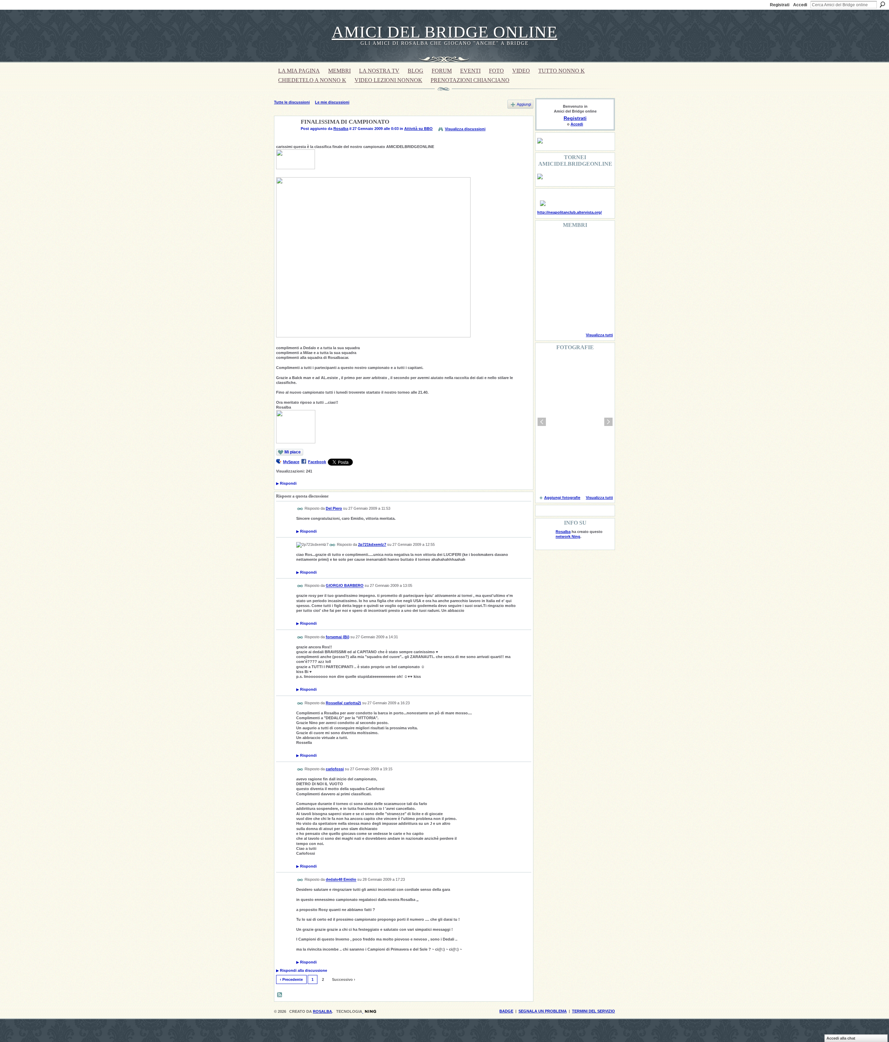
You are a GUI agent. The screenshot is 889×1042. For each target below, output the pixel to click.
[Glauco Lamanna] (563, 280)
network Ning (568, 536)
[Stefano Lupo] (598, 242)
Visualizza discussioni (465, 129)
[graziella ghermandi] (581, 317)
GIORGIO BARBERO (345, 586)
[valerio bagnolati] (581, 298)
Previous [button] (542, 422)
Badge (506, 1011)
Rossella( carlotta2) (343, 703)
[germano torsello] (545, 280)
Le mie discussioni (332, 102)
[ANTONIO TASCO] (581, 280)
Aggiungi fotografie (562, 497)
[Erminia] (563, 298)
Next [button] (608, 422)
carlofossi (335, 769)
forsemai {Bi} (337, 637)
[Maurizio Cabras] (598, 261)
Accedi (800, 4)
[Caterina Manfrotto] (545, 298)
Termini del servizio (593, 1011)
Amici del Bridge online (444, 32)
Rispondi (286, 483)
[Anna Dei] (598, 280)
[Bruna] (563, 242)
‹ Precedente (291, 979)
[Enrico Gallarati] (581, 242)
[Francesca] (545, 261)
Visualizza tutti (599, 335)
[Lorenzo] (598, 317)
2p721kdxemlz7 (372, 544)
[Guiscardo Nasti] (563, 261)
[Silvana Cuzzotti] (598, 298)
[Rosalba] (285, 138)
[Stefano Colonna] (545, 242)
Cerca (882, 4)
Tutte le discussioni (292, 102)
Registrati (779, 4)
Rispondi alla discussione (301, 970)
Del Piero (334, 508)
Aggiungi (524, 104)
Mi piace (292, 452)
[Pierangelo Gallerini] (581, 261)
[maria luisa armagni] (563, 317)
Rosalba (340, 128)
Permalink (300, 509)
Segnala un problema (542, 1011)
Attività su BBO (418, 128)
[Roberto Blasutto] (545, 317)
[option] (575, 421)
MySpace (291, 462)
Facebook (317, 462)
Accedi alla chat (840, 1038)
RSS (280, 995)
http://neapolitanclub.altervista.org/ (569, 212)
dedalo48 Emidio (341, 880)
